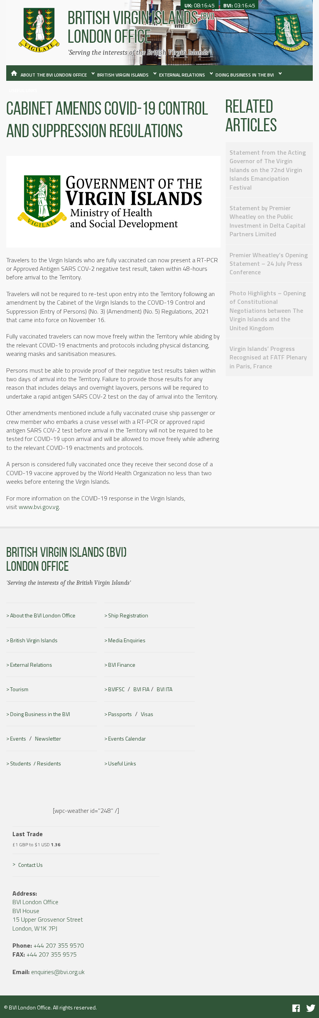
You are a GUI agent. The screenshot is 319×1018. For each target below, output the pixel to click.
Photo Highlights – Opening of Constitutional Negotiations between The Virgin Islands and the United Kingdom (268, 310)
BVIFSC (116, 689)
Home (12, 76)
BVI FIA (141, 689)
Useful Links (23, 90)
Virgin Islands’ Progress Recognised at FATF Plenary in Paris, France (268, 357)
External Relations (182, 74)
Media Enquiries (126, 640)
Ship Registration (128, 615)
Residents (49, 763)
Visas (147, 714)
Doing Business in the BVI (245, 74)
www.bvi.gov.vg (39, 506)
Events (18, 739)
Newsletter (48, 739)
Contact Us (30, 865)
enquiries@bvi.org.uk (57, 971)
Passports (120, 714)
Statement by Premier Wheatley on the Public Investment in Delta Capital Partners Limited (267, 221)
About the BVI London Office (54, 74)
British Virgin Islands (123, 74)
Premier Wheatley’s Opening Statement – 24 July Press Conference (269, 263)
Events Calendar (127, 739)
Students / (23, 763)
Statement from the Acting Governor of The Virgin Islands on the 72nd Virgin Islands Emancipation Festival (268, 170)
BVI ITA (164, 689)
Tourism (19, 689)
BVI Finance (121, 665)
